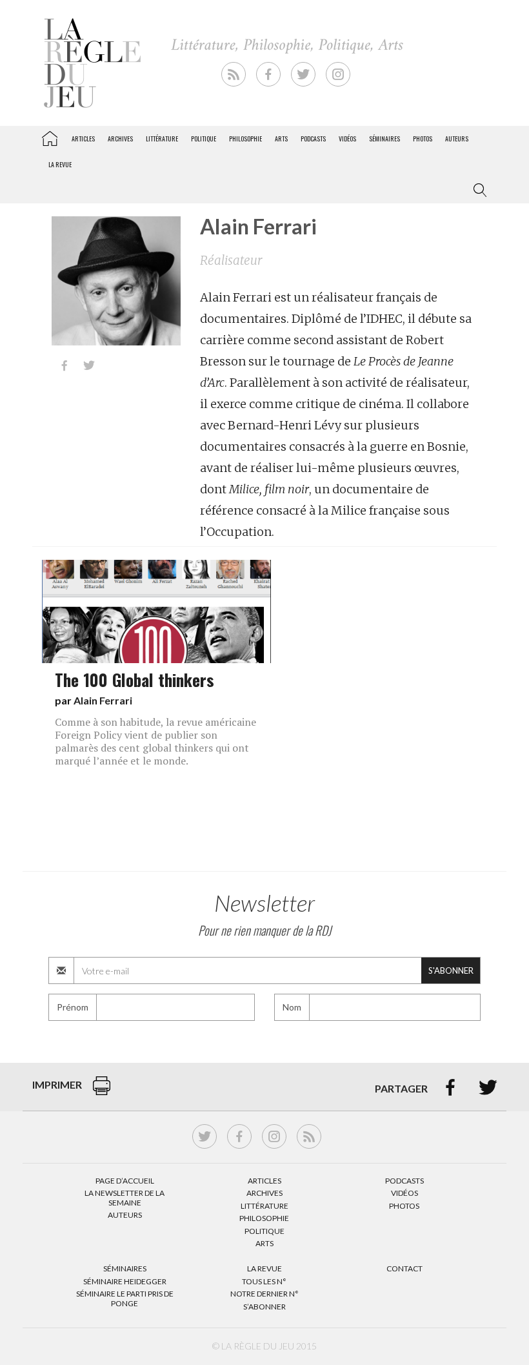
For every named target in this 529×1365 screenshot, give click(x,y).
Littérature (162, 138)
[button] (477, 190)
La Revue (264, 1268)
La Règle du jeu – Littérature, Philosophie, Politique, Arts (49, 136)
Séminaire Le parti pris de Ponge (125, 1298)
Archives (120, 138)
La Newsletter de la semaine (125, 1197)
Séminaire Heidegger (124, 1281)
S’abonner (264, 1306)
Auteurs (456, 138)
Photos (422, 138)
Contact (404, 1268)
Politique (203, 138)
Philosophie (245, 138)
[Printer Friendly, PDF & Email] (101, 1092)
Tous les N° (264, 1281)
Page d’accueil (124, 1180)
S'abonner (451, 970)
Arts (281, 138)
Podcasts (313, 138)
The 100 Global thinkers (134, 679)
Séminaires (384, 138)
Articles (83, 138)
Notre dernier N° (264, 1293)
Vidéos (347, 138)
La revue (60, 164)
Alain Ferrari (103, 700)
